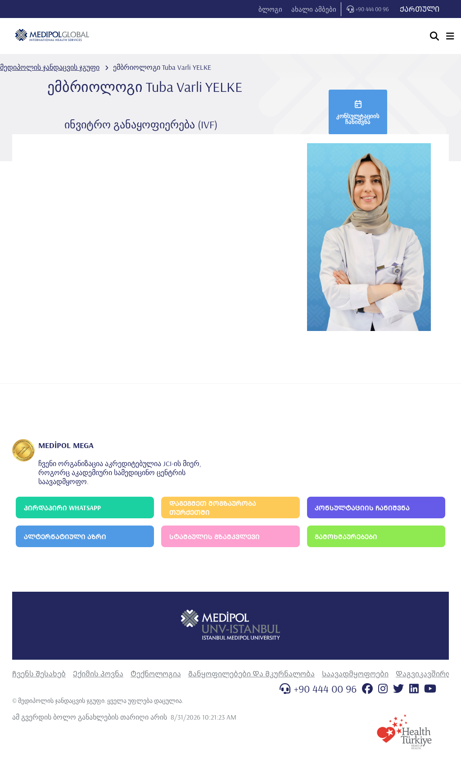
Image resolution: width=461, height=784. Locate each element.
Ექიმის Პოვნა (98, 673)
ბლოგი (270, 9)
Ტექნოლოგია (156, 673)
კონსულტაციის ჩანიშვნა (358, 118)
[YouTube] (430, 688)
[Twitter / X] (398, 688)
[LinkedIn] (414, 688)
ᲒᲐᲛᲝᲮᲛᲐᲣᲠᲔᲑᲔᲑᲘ (346, 536)
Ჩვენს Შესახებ (39, 673)
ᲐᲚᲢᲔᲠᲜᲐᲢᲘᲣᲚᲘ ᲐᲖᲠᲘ (65, 536)
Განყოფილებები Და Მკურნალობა (251, 673)
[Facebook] (367, 688)
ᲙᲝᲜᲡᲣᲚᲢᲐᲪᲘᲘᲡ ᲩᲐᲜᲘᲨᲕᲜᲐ (362, 507)
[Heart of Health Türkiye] (404, 732)
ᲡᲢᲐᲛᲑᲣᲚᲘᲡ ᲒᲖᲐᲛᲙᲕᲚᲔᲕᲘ (214, 536)
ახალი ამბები (313, 9)
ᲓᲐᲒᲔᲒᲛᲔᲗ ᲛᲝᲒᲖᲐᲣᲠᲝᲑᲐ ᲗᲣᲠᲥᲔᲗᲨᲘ (212, 508)
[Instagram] (383, 688)
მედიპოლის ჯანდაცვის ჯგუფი (49, 67)
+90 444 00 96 (372, 9)
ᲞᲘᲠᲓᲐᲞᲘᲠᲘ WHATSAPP (62, 507)
